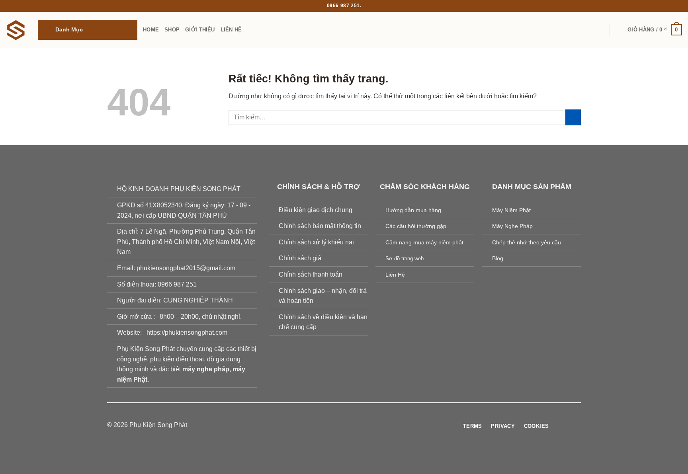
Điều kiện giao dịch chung (315, 210)
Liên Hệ (231, 30)
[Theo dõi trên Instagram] (329, 425)
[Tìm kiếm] (619, 29)
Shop (172, 30)
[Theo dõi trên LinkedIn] (368, 425)
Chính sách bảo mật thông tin (320, 225)
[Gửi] (573, 117)
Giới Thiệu (200, 30)
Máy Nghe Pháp (512, 226)
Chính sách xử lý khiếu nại (316, 242)
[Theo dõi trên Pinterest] (359, 425)
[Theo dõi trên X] (349, 425)
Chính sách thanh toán (310, 274)
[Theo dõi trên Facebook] (320, 425)
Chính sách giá (300, 258)
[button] (87, 30)
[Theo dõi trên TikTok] (339, 425)
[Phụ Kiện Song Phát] (16, 30)
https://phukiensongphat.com (187, 332)
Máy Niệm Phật (511, 210)
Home (151, 30)
